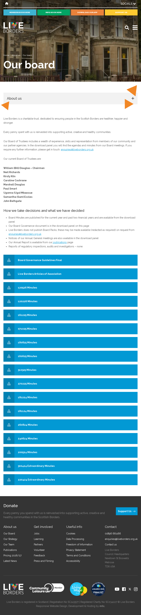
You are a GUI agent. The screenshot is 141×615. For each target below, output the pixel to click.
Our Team (8, 544)
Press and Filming (44, 561)
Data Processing (75, 539)
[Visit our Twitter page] (129, 589)
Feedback (39, 555)
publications (59, 242)
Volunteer (39, 550)
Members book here (19, 12)
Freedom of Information (79, 544)
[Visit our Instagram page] (136, 589)
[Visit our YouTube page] (117, 589)
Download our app (87, 12)
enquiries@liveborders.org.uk (77, 149)
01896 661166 (113, 533)
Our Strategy (10, 539)
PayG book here (54, 12)
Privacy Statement (76, 550)
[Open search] (127, 28)
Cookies (70, 533)
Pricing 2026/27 (12, 555)
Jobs (36, 533)
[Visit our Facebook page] (124, 589)
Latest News (10, 561)
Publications (10, 550)
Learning (39, 539)
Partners (38, 544)
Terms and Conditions (78, 555)
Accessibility (73, 561)
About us (16, 55)
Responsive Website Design (51, 606)
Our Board (9, 533)
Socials (127, 3)
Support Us (121, 12)
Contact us (111, 544)
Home (6, 55)
